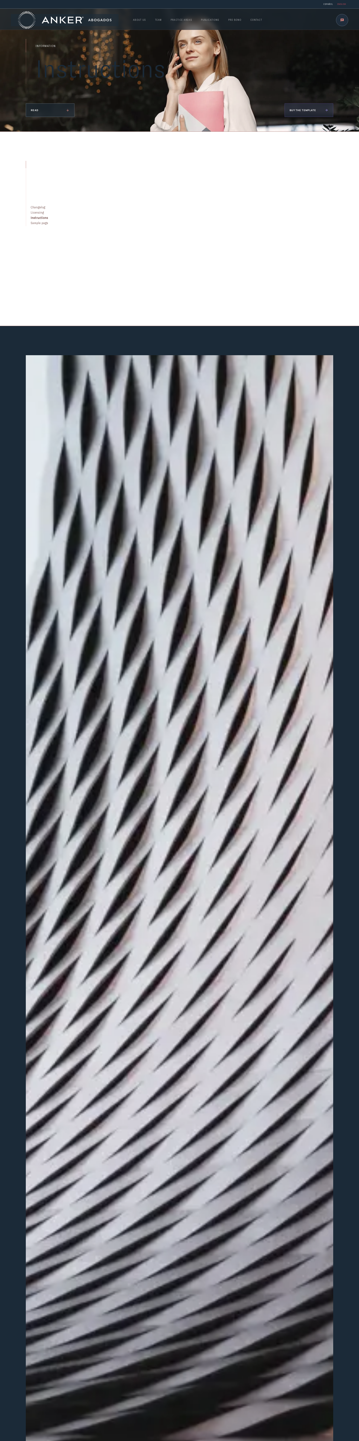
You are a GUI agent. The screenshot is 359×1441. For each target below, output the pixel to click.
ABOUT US (139, 20)
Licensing (37, 212)
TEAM (158, 20)
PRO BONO (234, 20)
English (341, 4)
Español (328, 4)
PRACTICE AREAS (181, 20)
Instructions (39, 218)
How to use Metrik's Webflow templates (152, 236)
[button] (342, 20)
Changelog (38, 207)
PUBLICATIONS (210, 20)
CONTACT (256, 20)
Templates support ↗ (136, 188)
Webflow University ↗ (136, 289)
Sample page (39, 223)
